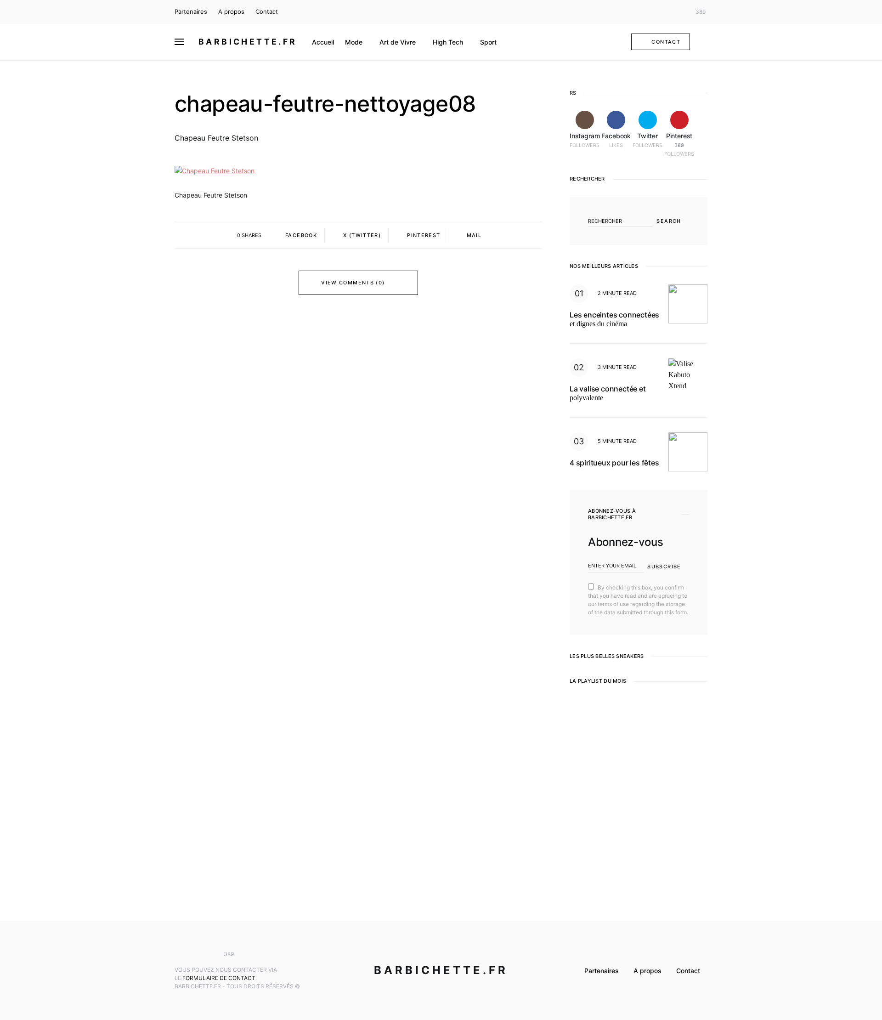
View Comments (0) (352, 282)
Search (668, 221)
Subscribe (664, 566)
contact (665, 42)
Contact (266, 11)
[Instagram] (650, 12)
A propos (231, 11)
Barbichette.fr (247, 41)
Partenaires (191, 11)
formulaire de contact (218, 978)
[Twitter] (677, 12)
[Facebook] (663, 12)
